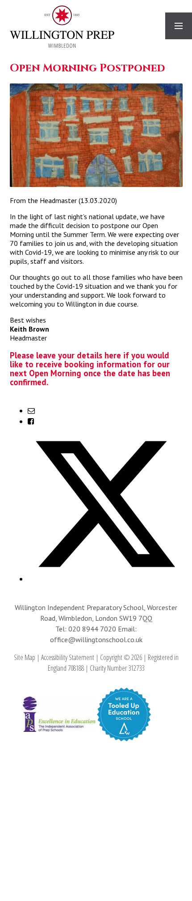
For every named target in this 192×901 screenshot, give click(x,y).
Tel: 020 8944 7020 (86, 628)
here (112, 355)
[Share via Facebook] (31, 421)
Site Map (24, 657)
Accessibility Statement (67, 657)
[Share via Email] (31, 410)
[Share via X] (105, 579)
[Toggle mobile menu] (178, 25)
